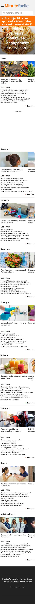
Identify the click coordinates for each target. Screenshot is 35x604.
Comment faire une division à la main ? (12, 343)
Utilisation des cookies (11, 581)
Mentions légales (26, 579)
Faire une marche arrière (8, 442)
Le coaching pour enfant (8, 337)
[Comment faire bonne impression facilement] (14, 525)
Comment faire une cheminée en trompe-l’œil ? (15, 99)
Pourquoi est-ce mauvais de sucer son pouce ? (14, 398)
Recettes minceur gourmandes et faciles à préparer (13, 271)
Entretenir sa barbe (6, 189)
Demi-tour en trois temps (8, 443)
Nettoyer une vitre (6, 345)
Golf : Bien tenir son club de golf (10, 240)
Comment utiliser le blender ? (9, 286)
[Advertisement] (17, 130)
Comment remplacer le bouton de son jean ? (14, 233)
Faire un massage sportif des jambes (11, 394)
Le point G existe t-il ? (7, 498)
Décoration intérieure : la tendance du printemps (15, 551)
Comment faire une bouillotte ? (10, 237)
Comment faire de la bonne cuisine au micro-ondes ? (16, 549)
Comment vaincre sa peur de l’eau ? (11, 502)
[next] (33, 40)
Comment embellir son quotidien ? (11, 505)
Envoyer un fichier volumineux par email (12, 454)
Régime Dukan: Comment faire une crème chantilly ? (16, 392)
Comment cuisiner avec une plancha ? (12, 288)
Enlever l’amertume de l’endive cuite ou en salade (15, 293)
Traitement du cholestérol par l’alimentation (14, 396)
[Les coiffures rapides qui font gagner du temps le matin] (14, 159)
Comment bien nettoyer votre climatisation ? (14, 449)
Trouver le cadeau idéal (7, 334)
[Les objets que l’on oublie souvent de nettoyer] (14, 313)
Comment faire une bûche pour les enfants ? (14, 544)
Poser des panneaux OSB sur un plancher (13, 93)
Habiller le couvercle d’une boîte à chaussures (14, 235)
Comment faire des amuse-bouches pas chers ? (15, 284)
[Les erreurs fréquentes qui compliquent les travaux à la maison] (14, 69)
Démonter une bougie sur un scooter (12, 451)
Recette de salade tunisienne (9, 290)
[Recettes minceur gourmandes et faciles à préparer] (14, 260)
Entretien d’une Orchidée (8, 95)
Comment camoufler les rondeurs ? (11, 186)
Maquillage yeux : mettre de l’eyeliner (11, 178)
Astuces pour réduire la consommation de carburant (11, 430)
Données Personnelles (10, 579)
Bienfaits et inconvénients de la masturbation (14, 496)
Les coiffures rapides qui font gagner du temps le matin (12, 170)
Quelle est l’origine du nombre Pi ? (10, 336)
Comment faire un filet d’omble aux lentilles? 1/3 (15, 283)
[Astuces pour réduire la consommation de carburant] (14, 419)
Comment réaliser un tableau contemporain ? (14, 90)
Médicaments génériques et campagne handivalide (16, 553)
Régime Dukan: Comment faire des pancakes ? (15, 389)
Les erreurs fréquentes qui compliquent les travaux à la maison (11, 81)
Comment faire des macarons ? (10, 556)
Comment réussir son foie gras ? (10, 555)
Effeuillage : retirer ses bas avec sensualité (13, 494)
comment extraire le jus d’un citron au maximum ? (15, 546)
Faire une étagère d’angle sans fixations (12, 101)
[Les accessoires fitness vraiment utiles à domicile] (14, 211)
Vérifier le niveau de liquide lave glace (12, 445)
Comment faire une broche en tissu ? (11, 231)
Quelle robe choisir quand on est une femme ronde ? (16, 191)
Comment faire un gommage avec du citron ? (14, 180)
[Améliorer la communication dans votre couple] (14, 474)
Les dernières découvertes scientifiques (13, 547)
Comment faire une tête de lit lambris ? (12, 97)
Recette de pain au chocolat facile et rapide (13, 292)
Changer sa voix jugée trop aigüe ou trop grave (15, 387)
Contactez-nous (26, 581)
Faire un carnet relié (6, 229)
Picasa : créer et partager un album (11, 440)
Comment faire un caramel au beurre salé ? (13, 281)
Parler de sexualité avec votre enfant (12, 503)
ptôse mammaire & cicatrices (9, 399)
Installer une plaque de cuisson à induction (13, 92)
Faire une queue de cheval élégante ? (12, 184)
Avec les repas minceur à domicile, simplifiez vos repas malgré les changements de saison (17, 28)
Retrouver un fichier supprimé (9, 452)
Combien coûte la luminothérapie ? (11, 390)
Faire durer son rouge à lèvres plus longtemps (14, 187)
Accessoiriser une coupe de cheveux (11, 182)
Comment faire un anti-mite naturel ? (11, 339)
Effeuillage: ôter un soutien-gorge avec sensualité (16, 493)
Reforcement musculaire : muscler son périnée (14, 238)
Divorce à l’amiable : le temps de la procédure (14, 346)
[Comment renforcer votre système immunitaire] (14, 366)
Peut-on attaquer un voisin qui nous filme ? (13, 341)
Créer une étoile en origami (8, 102)
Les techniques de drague (8, 500)
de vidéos (30, 106)
